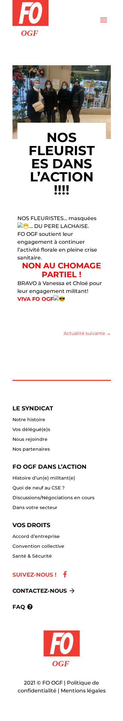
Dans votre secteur (34, 507)
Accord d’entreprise (36, 536)
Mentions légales (83, 691)
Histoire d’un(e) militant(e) (43, 478)
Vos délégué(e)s (31, 429)
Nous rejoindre (30, 439)
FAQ (18, 607)
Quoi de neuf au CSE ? (38, 488)
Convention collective (38, 546)
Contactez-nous (39, 590)
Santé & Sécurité (32, 556)
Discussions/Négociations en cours (53, 498)
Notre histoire (28, 419)
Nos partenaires (31, 449)
